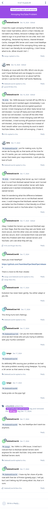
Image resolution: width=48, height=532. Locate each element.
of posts (23, 3)
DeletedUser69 (11, 388)
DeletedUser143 (11, 334)
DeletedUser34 (11, 148)
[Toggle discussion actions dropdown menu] (45, 3)
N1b (6, 100)
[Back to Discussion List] (2, 3)
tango (7, 447)
